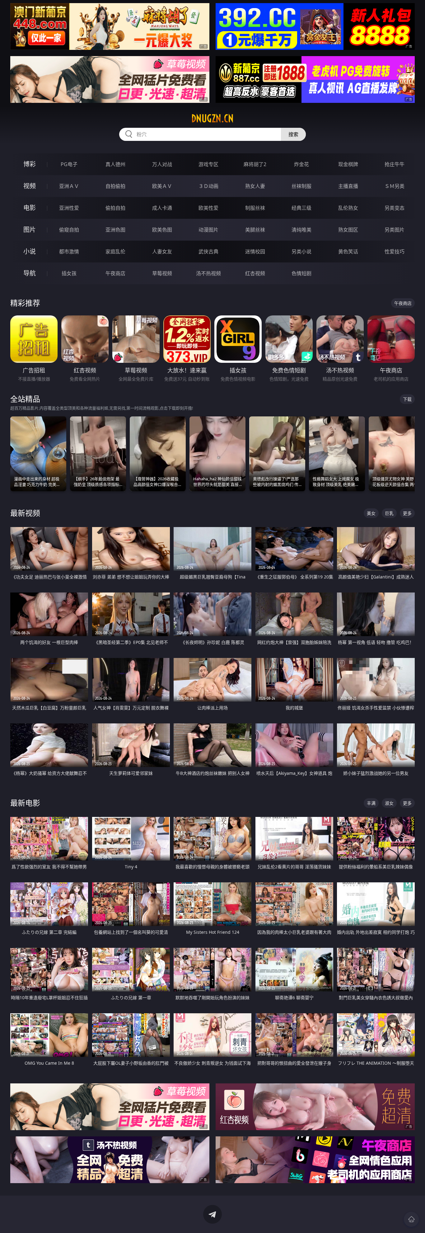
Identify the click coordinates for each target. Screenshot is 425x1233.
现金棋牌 (348, 164)
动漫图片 (208, 229)
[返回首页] (411, 1219)
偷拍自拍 (115, 207)
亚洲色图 (115, 229)
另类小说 (301, 251)
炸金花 (301, 164)
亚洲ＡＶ (69, 186)
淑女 (389, 803)
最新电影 (25, 803)
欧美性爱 (208, 207)
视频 (29, 186)
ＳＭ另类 (394, 186)
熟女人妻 (255, 186)
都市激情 (69, 251)
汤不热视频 (208, 273)
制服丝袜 (255, 207)
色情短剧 (301, 273)
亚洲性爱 (69, 207)
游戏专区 (208, 164)
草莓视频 (162, 273)
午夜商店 (115, 273)
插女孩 (69, 273)
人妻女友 (162, 251)
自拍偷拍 (115, 186)
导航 (29, 273)
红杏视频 (255, 273)
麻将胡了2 (255, 164)
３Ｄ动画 (208, 186)
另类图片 (394, 229)
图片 (29, 229)
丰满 (371, 803)
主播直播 (348, 186)
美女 (371, 513)
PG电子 (69, 164)
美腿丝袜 (255, 229)
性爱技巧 (394, 251)
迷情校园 (255, 251)
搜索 (293, 134)
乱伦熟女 (348, 207)
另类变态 (394, 207)
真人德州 (115, 164)
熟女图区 (348, 229)
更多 (407, 513)
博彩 (29, 164)
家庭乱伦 (115, 251)
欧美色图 (162, 229)
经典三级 (301, 207)
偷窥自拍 (69, 229)
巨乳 (389, 513)
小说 (29, 251)
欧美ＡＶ (162, 186)
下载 (407, 399)
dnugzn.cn (212, 118)
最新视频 (25, 513)
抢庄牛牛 (394, 164)
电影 (29, 208)
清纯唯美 (301, 229)
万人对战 (162, 164)
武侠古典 (208, 251)
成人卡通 (162, 207)
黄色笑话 (348, 251)
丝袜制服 (301, 186)
